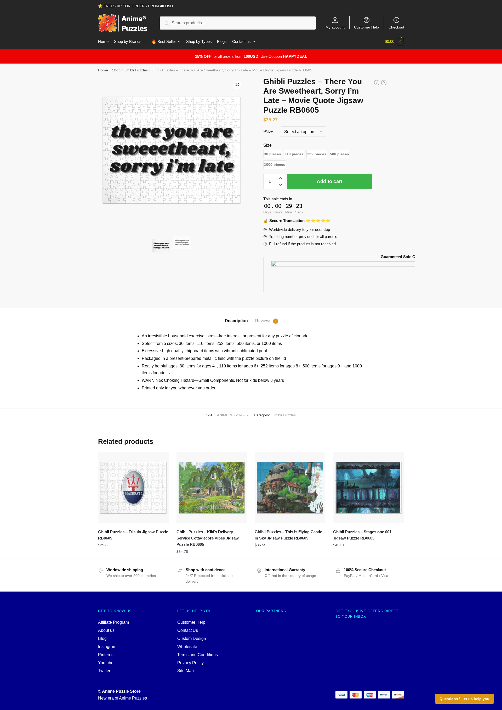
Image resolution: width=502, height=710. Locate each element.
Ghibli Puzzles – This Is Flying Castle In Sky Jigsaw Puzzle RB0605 (288, 535)
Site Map (185, 670)
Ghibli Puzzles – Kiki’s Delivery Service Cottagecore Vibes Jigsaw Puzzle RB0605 (207, 538)
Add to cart (329, 181)
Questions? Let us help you (464, 699)
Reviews (263, 321)
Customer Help (366, 27)
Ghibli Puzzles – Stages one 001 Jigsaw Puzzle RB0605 (362, 535)
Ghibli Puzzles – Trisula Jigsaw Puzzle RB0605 (133, 535)
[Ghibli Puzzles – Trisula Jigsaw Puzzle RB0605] (133, 487)
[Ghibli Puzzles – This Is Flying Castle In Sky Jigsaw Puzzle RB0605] (290, 487)
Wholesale (187, 646)
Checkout (396, 27)
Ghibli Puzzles (136, 70)
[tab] (236, 316)
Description (236, 321)
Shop (116, 70)
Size (268, 132)
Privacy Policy (190, 663)
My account (335, 27)
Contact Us (187, 630)
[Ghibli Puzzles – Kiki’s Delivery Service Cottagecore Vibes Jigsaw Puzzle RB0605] (211, 487)
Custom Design (191, 638)
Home (103, 70)
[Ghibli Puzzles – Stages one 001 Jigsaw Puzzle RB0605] (368, 487)
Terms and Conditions (197, 654)
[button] (272, 154)
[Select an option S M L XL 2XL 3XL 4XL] (303, 132)
